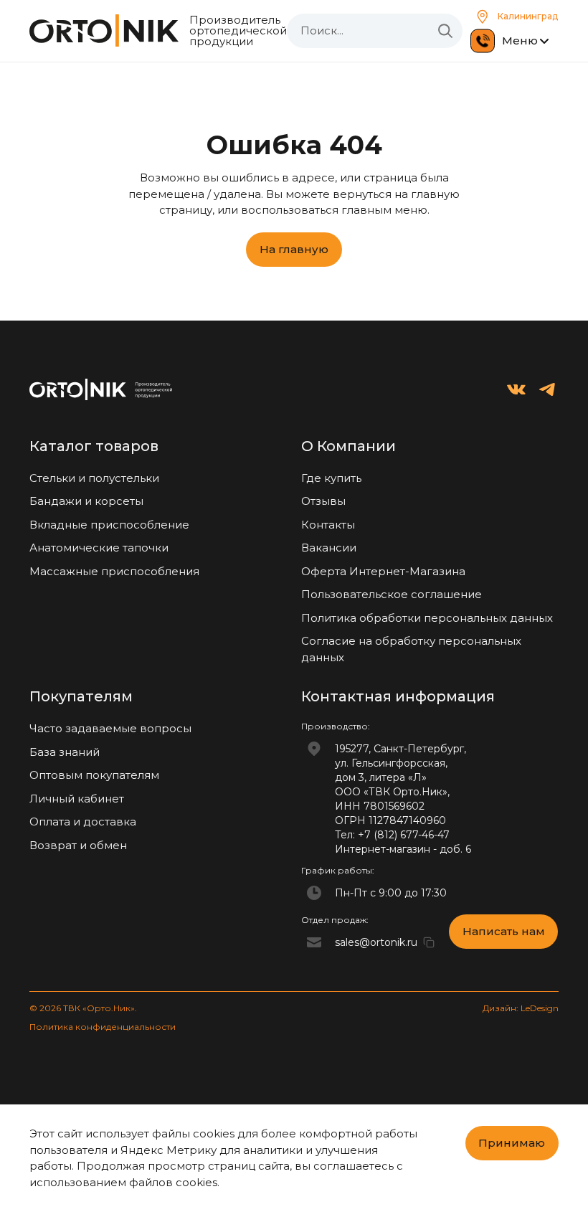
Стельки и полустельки (94, 478)
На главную (294, 249)
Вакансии (328, 547)
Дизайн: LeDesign (521, 1008)
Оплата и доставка (82, 821)
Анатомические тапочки (99, 547)
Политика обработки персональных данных (427, 618)
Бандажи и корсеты (86, 501)
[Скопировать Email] (429, 942)
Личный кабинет (76, 798)
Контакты (328, 524)
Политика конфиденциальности (102, 1026)
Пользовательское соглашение (391, 594)
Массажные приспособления (114, 571)
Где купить (331, 478)
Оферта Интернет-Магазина (383, 571)
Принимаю (511, 1143)
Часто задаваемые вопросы (110, 728)
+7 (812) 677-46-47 (404, 834)
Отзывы (323, 501)
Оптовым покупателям (94, 775)
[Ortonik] (104, 30)
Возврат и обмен (78, 845)
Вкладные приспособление (109, 524)
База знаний (64, 752)
